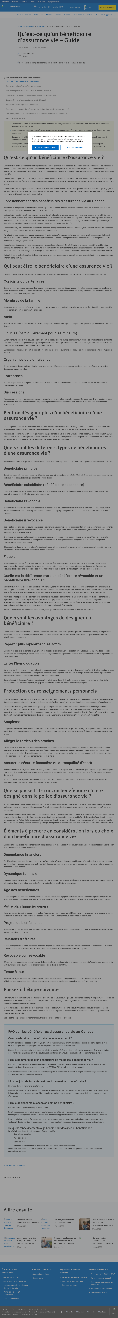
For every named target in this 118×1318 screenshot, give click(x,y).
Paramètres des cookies (74, 147)
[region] (60, 143)
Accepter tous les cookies (45, 147)
